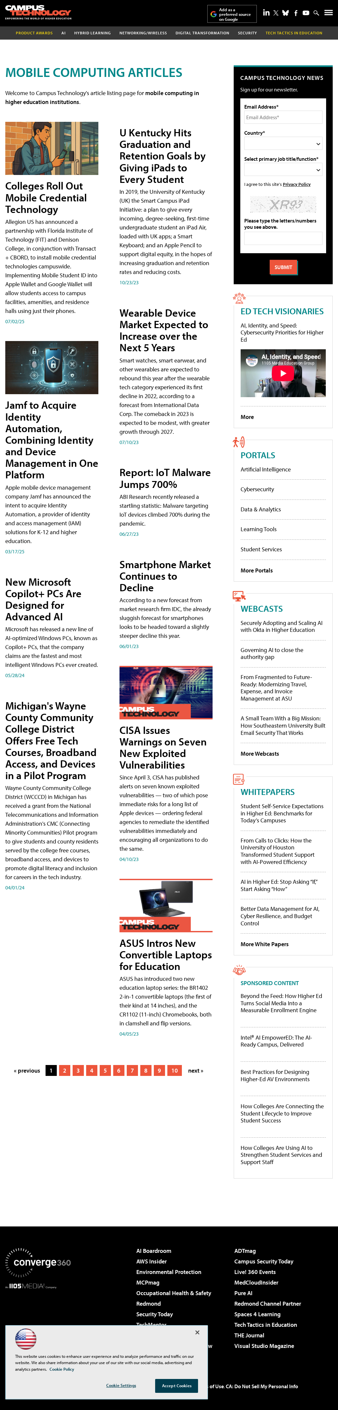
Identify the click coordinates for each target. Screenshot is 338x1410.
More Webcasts (260, 753)
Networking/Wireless (143, 32)
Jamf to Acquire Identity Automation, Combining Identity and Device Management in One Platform (51, 439)
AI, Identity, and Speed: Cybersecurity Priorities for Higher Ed (282, 332)
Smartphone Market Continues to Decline (165, 576)
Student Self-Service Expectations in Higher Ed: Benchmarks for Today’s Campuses (282, 813)
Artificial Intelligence (266, 469)
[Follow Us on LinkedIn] (266, 12)
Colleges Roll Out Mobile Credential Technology (46, 197)
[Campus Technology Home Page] (38, 12)
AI (63, 32)
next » (195, 1070)
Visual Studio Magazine (264, 1346)
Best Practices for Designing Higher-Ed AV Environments (275, 1075)
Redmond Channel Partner (267, 1303)
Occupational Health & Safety (173, 1293)
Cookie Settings (121, 1385)
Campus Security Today (263, 1261)
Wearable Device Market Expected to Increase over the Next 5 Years (163, 330)
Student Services (261, 549)
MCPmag (147, 1282)
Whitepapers (268, 791)
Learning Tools (259, 529)
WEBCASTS (262, 608)
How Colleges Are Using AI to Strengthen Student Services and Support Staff (281, 1155)
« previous (27, 1070)
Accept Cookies (176, 1385)
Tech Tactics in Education (265, 1324)
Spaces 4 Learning (257, 1314)
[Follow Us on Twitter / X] (276, 13)
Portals (258, 455)
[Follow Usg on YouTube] (306, 13)
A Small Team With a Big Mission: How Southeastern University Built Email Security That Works (283, 725)
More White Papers (265, 944)
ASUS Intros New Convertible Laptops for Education (165, 954)
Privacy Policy (297, 184)
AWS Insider (151, 1261)
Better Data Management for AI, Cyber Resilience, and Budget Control (280, 916)
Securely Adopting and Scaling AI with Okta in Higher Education (281, 626)
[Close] (197, 1332)
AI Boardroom (153, 1251)
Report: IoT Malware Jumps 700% (165, 477)
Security (247, 32)
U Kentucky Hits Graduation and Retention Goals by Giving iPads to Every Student (162, 156)
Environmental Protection (168, 1272)
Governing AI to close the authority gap (272, 653)
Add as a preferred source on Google (235, 14)
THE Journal (249, 1335)
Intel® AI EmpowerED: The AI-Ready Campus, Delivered (276, 1041)
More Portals (257, 570)
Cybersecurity (257, 489)
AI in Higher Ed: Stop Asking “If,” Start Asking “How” (279, 885)
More (247, 417)
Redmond (148, 1303)
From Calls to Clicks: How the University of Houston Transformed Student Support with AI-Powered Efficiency (278, 851)
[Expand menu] (328, 14)
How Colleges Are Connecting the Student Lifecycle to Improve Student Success (282, 1113)
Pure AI (243, 1293)
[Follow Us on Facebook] (296, 13)
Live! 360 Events (255, 1272)
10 (174, 1070)
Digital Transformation (202, 32)
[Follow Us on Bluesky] (285, 13)
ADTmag (245, 1251)
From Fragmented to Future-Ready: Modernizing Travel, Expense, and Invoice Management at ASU (276, 687)
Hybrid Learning (92, 32)
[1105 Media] (38, 1322)
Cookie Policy (62, 1369)
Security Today (154, 1314)
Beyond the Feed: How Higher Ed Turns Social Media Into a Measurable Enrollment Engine (281, 1003)
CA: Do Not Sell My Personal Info (262, 1386)
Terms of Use (209, 1386)
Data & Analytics (261, 509)
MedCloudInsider (256, 1282)
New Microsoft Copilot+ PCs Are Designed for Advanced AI (43, 599)
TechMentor (151, 1324)
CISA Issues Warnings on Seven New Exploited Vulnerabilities (163, 747)
